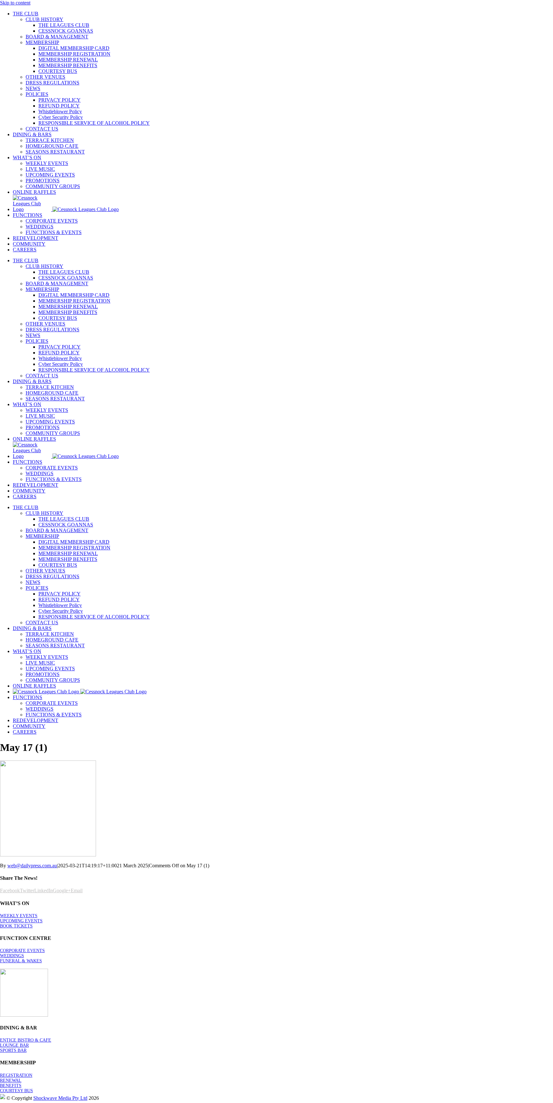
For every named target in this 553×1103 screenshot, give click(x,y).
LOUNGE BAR (14, 1045)
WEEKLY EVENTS (18, 915)
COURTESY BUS (16, 1090)
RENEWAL (10, 1080)
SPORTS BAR (13, 1050)
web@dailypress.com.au (32, 865)
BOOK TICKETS (16, 926)
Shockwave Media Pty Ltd (60, 1098)
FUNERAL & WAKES (21, 960)
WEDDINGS (12, 955)
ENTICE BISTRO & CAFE (25, 1040)
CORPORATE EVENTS (22, 950)
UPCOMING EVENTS (21, 920)
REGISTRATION (16, 1075)
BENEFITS (10, 1085)
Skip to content (15, 2)
